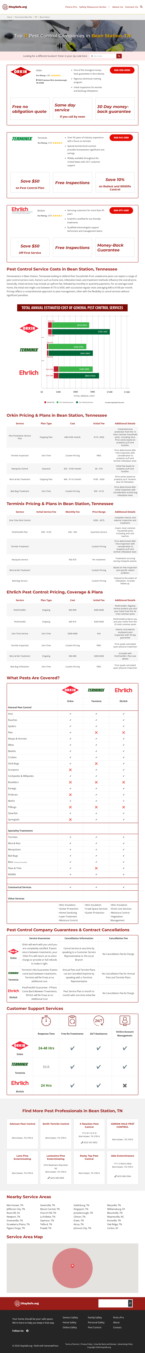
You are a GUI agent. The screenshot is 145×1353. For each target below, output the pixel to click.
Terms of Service (72, 1344)
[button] (142, 7)
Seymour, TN (47, 1220)
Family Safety (95, 1317)
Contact (117, 1327)
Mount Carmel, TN (50, 1209)
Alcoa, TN (79, 1224)
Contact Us (131, 7)
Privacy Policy (86, 1344)
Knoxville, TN (114, 1220)
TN (36, 17)
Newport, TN (13, 1216)
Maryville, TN (114, 1205)
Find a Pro (71, 7)
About (116, 1322)
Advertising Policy (125, 1344)
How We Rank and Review (105, 1344)
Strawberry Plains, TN (18, 1224)
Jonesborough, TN (83, 1212)
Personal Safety (96, 1322)
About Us (117, 7)
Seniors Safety (70, 1317)
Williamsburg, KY (116, 1209)
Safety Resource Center (92, 7)
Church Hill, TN (48, 1212)
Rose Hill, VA (13, 1212)
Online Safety (70, 1327)
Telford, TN (46, 1224)
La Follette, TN (47, 1216)
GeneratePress (51, 1345)
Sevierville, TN (47, 1205)
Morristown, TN (15, 1205)
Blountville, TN (114, 1212)
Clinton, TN (79, 1216)
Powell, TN (45, 1228)
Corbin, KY (112, 1228)
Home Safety (69, 1322)
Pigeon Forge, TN (16, 1228)
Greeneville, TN (15, 1220)
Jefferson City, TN (16, 1209)
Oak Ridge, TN (114, 1224)
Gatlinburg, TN (81, 1205)
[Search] (130, 1303)
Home (9, 17)
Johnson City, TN (82, 1228)
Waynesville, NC (115, 1216)
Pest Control (94, 1327)
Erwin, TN (79, 1220)
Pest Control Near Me (23, 17)
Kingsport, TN (81, 1209)
